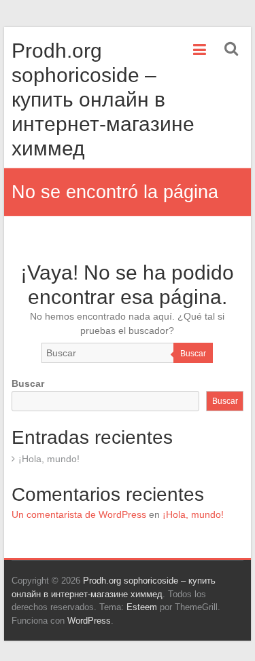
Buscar (193, 353)
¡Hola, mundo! (49, 458)
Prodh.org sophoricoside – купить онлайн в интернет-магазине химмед (103, 99)
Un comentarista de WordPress (79, 514)
